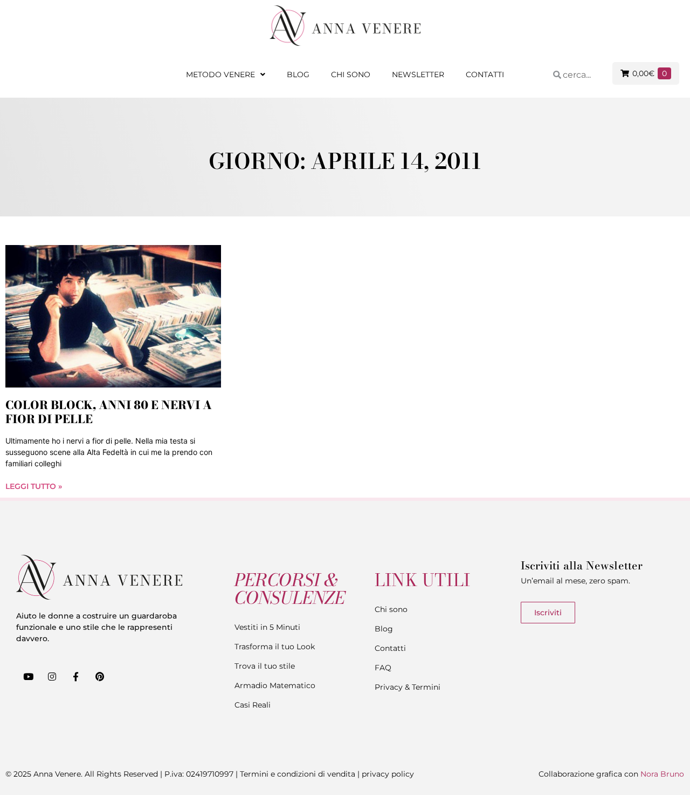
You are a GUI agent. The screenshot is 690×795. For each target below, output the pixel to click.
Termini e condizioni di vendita (297, 774)
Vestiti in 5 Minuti (267, 627)
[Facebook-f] (75, 677)
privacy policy (388, 774)
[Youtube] (28, 677)
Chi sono (350, 74)
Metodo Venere (220, 74)
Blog (298, 74)
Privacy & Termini (407, 687)
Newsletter (418, 74)
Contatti (485, 74)
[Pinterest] (100, 677)
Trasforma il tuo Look (274, 646)
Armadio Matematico (274, 685)
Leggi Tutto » (33, 486)
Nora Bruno (662, 774)
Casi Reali (252, 705)
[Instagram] (52, 677)
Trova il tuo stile (264, 666)
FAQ (383, 667)
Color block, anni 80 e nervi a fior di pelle (108, 411)
